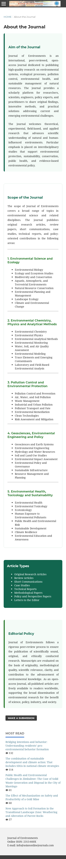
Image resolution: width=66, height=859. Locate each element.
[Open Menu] (3, 3)
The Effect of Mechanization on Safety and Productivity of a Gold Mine (32, 797)
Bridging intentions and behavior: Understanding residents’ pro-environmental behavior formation (27, 745)
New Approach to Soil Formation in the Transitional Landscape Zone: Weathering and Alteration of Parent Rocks (31, 812)
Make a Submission (21, 718)
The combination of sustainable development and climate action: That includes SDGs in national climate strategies (32, 762)
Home (8, 16)
